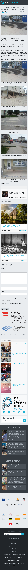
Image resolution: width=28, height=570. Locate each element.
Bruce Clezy (24, 260)
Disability (3, 183)
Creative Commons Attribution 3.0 (18, 561)
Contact (14, 548)
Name (2, 286)
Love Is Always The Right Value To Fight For (16, 465)
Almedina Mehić (23, 230)
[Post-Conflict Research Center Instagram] (14, 412)
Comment (3, 271)
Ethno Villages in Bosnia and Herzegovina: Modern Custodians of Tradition (13, 226)
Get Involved (14, 543)
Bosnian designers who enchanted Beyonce (15, 487)
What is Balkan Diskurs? (14, 538)
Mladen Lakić (4, 12)
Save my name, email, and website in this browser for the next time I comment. (14, 299)
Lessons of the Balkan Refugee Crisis (19, 374)
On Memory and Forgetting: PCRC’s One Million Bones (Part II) (14, 256)
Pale (7, 183)
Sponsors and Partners (14, 546)
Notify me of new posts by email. (9, 306)
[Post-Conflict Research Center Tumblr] (24, 412)
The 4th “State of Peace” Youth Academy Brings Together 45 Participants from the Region (16, 445)
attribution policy (13, 563)
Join (24, 420)
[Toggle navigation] (25, 2)
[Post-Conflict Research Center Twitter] (9, 412)
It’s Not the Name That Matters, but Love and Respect (15, 472)
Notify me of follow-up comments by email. (11, 303)
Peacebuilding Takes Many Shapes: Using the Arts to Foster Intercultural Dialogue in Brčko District (16, 480)
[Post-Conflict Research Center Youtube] (19, 412)
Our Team (14, 541)
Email (2, 291)
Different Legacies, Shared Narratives (16, 452)
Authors (14, 551)
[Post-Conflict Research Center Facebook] (4, 412)
